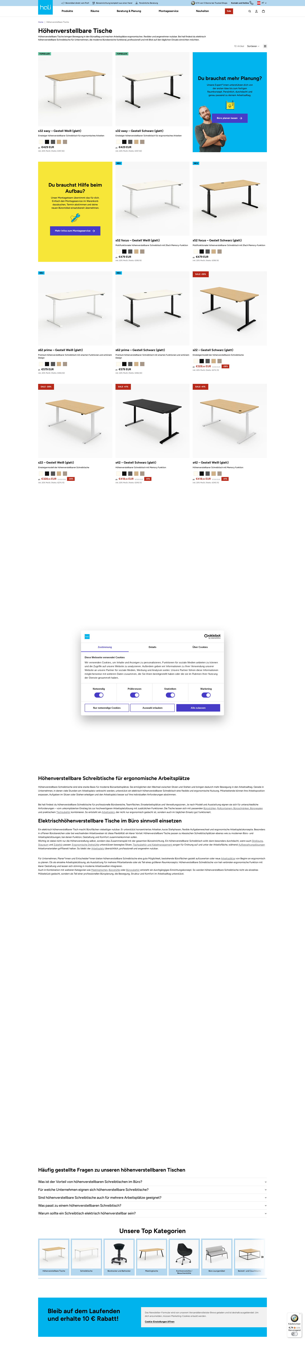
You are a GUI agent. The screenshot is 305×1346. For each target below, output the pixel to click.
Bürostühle (114, 870)
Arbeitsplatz (108, 812)
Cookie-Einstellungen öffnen (159, 1321)
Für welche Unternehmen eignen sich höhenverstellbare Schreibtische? (93, 1189)
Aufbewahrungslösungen (251, 844)
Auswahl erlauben (152, 707)
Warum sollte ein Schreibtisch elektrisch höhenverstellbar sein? (87, 1213)
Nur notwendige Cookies (107, 707)
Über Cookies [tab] (200, 647)
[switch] (134, 695)
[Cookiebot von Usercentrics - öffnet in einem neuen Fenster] (206, 636)
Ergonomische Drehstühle (85, 844)
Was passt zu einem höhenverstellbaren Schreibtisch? (79, 1205)
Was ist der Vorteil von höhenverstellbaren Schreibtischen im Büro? (90, 1182)
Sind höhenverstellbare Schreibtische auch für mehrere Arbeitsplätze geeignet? (99, 1197)
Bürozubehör (133, 870)
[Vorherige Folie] (43, 89)
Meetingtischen (99, 870)
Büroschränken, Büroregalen (248, 808)
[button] (253, 46)
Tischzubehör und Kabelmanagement (153, 844)
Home (40, 22)
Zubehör (58, 844)
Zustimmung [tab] (105, 647)
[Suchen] (249, 11)
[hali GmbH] (45, 7)
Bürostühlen (209, 808)
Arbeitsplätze (228, 858)
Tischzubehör (63, 812)
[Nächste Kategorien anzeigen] (262, 1257)
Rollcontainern (224, 808)
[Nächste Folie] (107, 89)
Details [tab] (152, 647)
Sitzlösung (257, 840)
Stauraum (43, 844)
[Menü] (300, 1314)
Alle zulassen (198, 707)
